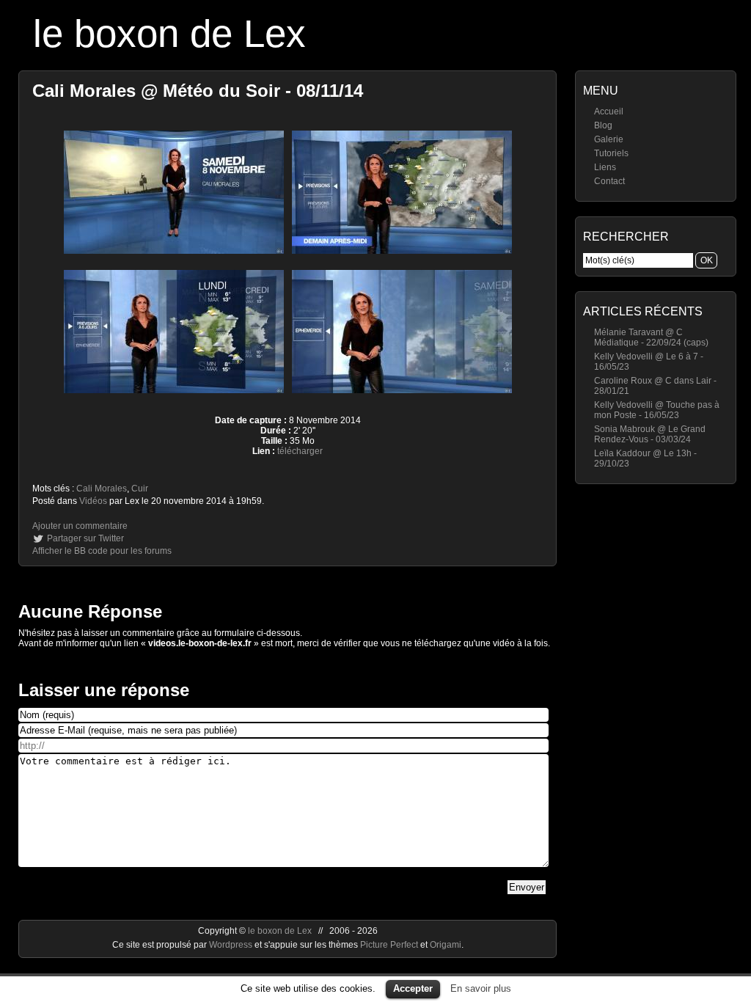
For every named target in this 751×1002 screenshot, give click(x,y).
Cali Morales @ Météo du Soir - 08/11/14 (197, 90)
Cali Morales (101, 488)
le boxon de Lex (169, 33)
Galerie (608, 139)
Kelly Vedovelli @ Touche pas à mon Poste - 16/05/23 (656, 410)
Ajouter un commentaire (80, 526)
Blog (603, 125)
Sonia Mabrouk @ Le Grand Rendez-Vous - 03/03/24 (650, 434)
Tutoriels (611, 153)
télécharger (300, 451)
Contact (609, 181)
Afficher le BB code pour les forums (102, 551)
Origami (445, 945)
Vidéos (93, 501)
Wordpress (231, 945)
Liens (605, 167)
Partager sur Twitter (85, 538)
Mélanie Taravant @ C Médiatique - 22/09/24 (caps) (651, 337)
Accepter (413, 988)
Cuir (139, 488)
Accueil (608, 111)
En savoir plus (480, 988)
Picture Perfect (389, 945)
